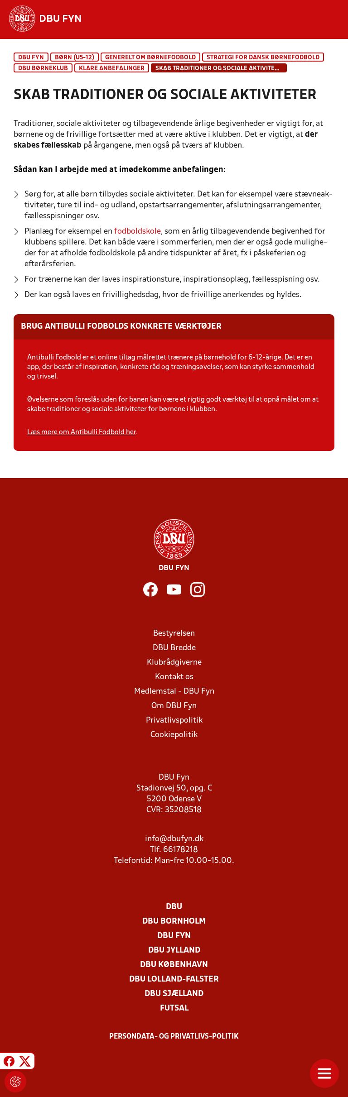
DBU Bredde (174, 648)
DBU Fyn (31, 58)
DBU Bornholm (174, 921)
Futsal (174, 1008)
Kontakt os (174, 677)
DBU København (174, 965)
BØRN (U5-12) (74, 58)
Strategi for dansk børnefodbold (263, 58)
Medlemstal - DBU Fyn (174, 691)
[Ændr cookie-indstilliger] (15, 1081)
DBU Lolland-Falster (174, 979)
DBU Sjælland (174, 994)
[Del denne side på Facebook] (9, 1062)
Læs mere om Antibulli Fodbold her (81, 432)
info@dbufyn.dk (174, 839)
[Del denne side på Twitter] (25, 1062)
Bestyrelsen (174, 633)
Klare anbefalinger (112, 69)
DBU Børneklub (43, 69)
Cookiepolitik (174, 735)
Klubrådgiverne (174, 662)
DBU (174, 907)
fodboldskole (137, 231)
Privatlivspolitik (174, 720)
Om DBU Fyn (174, 706)
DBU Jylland (174, 950)
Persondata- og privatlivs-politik (174, 1037)
